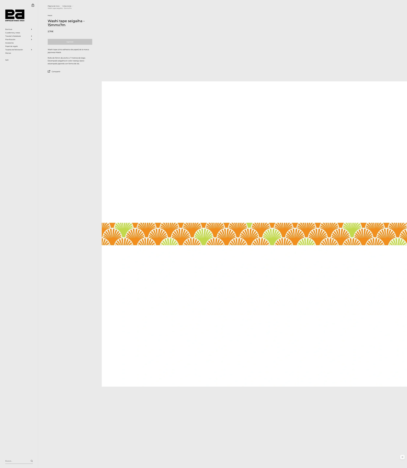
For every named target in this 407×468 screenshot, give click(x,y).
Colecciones (66, 6)
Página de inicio (54, 6)
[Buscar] (32, 461)
